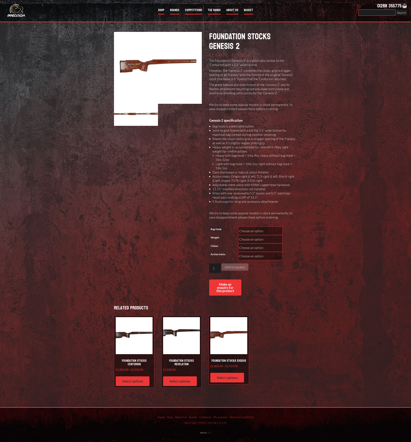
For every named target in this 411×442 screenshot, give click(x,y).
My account (220, 417)
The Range (214, 10)
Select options (132, 381)
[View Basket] (404, 6)
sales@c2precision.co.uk (205, 423)
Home (161, 417)
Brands (174, 10)
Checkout (205, 417)
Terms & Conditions (242, 417)
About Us (232, 10)
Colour (214, 245)
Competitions (193, 10)
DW (209, 432)
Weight (215, 237)
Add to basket (235, 267)
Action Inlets (218, 254)
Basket (248, 10)
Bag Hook (216, 229)
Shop (161, 10)
